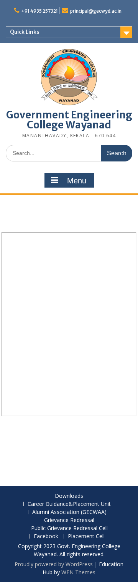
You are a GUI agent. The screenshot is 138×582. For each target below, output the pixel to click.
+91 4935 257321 (39, 11)
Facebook (46, 536)
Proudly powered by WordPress (54, 564)
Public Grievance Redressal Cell (69, 528)
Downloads (69, 496)
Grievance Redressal (69, 520)
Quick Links (24, 31)
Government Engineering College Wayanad (69, 119)
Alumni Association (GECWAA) (69, 512)
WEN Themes (78, 572)
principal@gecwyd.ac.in (96, 11)
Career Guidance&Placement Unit (69, 504)
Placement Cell (86, 536)
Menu (76, 180)
